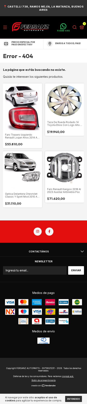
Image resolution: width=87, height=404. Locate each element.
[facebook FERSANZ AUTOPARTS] (49, 232)
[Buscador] (74, 27)
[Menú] (5, 27)
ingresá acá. (68, 376)
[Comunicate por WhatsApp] (63, 27)
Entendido (73, 399)
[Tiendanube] (43, 386)
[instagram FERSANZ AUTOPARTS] (38, 232)
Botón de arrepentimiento (44, 380)
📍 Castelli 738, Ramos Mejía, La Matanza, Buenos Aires (43, 8)
